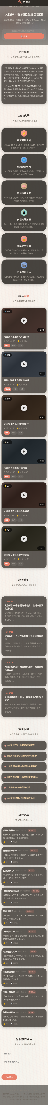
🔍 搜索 (24, 36)
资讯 (26, 6)
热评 (37, 6)
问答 (32, 6)
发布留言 (9, 1077)
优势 (15, 6)
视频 (21, 6)
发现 (10, 6)
